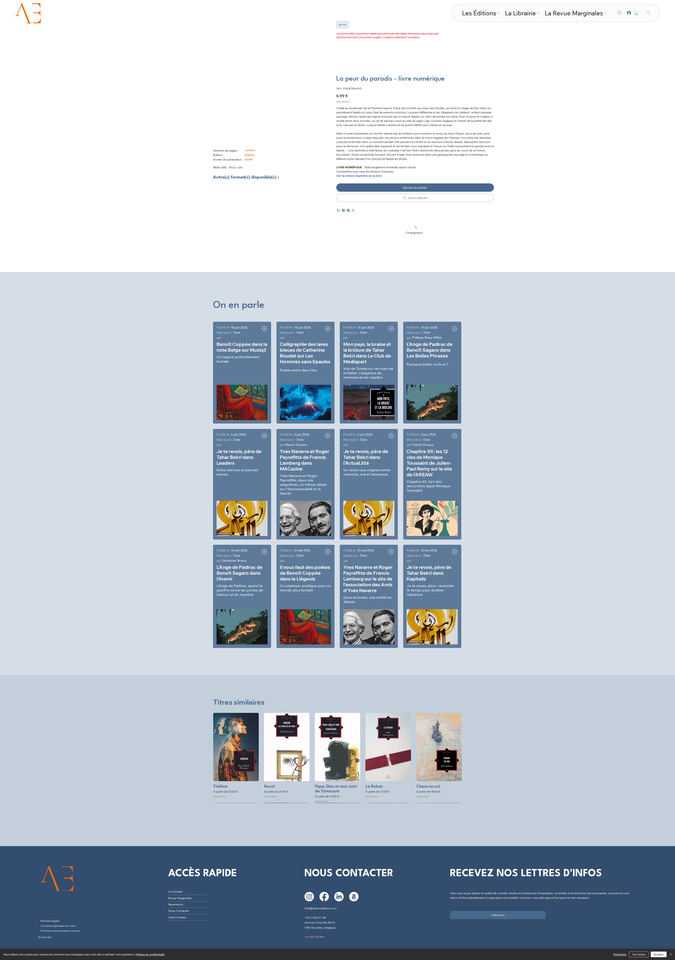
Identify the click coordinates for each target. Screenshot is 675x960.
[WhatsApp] (338, 210)
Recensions (175, 904)
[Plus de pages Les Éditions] (498, 13)
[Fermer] (671, 954)
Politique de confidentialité (150, 954)
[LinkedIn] (339, 896)
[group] (337, 758)
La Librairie (175, 891)
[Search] (648, 13)
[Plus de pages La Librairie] (538, 13)
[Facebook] (343, 210)
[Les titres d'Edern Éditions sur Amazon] (354, 896)
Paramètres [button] (619, 954)
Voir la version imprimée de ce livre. (359, 175)
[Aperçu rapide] (236, 747)
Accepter (659, 954)
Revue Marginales (180, 898)
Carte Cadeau (177, 917)
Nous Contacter (178, 910)
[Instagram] (309, 896)
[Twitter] (353, 210)
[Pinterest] (348, 210)
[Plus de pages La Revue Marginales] (605, 13)
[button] (636, 13)
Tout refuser (639, 954)
